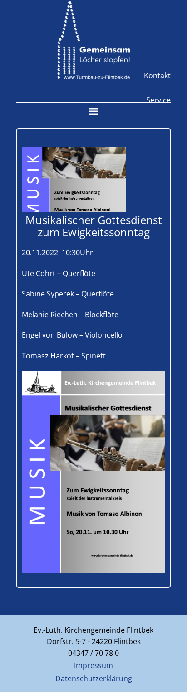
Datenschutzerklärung (93, 678)
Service (158, 100)
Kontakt (157, 76)
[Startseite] (93, 40)
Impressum (93, 665)
